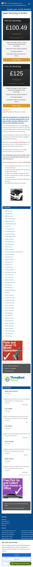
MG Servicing (8, 285)
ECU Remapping (9, 244)
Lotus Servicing (9, 277)
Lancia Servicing (9, 269)
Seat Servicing (8, 315)
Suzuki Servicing (9, 325)
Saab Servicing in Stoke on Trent (9, 530)
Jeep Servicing (8, 262)
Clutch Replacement (10, 236)
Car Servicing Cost (9, 229)
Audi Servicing (8, 213)
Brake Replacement (10, 218)
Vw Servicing (8, 336)
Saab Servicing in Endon (7, 538)
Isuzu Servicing (9, 257)
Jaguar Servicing (9, 259)
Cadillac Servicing (9, 221)
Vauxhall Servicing (9, 331)
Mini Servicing (8, 287)
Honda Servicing (9, 249)
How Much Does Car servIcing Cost (14, 251)
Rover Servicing (9, 310)
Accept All (16, 555)
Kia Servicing (8, 264)
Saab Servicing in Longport (7, 532)
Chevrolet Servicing (10, 234)
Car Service (8, 226)
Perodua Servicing (9, 297)
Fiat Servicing (8, 246)
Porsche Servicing (9, 302)
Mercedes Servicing (10, 282)
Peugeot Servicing (9, 300)
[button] (20, 563)
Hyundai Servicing (9, 254)
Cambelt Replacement (10, 223)
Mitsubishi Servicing (10, 290)
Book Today (16, 60)
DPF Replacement (9, 241)
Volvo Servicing (9, 333)
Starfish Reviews (27, 474)
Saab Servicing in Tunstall (27, 530)
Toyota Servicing (9, 328)
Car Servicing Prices (10, 231)
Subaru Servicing (9, 323)
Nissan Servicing (9, 295)
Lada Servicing (9, 267)
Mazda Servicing (9, 280)
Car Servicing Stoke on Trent (15, 3)
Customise (16, 559)
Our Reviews (7, 393)
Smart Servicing (9, 320)
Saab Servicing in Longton (27, 536)
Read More (7, 402)
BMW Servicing (9, 216)
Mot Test (7, 292)
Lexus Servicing (9, 274)
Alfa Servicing (8, 211)
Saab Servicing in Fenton (7, 536)
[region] (16, 553)
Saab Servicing (9, 313)
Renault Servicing (9, 308)
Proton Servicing (9, 305)
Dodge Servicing (9, 239)
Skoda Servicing (9, 318)
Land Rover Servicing (10, 272)
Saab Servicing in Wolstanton (8, 534)
